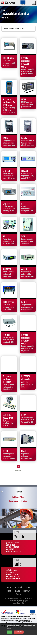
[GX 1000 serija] (9, 46)
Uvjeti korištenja (14, 600)
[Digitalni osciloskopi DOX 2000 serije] (28, 46)
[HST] (28, 192)
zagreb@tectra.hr (15, 551)
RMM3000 (7, 269)
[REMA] (28, 403)
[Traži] (29, 3)
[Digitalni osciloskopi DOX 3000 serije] (28, 323)
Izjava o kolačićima (24, 598)
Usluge (17, 591)
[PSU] (9, 224)
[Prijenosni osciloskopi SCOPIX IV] (9, 364)
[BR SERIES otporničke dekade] (28, 364)
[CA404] (9, 126)
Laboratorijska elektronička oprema (13, 28)
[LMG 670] (9, 192)
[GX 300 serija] (9, 290)
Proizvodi (18, 587)
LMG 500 (24, 171)
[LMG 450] (9, 159)
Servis (9, 591)
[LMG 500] (28, 159)
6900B (5, 451)
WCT (23, 237)
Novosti (28, 587)
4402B (24, 269)
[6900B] (9, 439)
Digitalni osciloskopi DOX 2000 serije (26, 62)
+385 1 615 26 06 (13, 547)
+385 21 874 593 (13, 574)
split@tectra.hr (15, 578)
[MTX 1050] (9, 323)
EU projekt (24, 600)
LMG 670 (6, 204)
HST (22, 204)
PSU (4, 237)
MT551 (23, 100)
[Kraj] (26, 466)
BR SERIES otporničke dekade (25, 379)
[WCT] (28, 224)
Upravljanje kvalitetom (18, 501)
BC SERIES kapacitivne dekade (8, 418)
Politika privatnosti (11, 598)
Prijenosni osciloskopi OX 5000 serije (9, 102)
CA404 (5, 138)
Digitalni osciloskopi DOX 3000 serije (26, 339)
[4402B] (28, 257)
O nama (8, 587)
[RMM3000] (9, 257)
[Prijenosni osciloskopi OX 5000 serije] (9, 87)
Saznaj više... (9, 629)
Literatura (26, 591)
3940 (23, 451)
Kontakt (18, 594)
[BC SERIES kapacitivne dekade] (9, 403)
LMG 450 (6, 171)
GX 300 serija (8, 302)
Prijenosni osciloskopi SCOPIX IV (7, 379)
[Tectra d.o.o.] (8, 2)
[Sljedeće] (22, 466)
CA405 (24, 138)
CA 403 (24, 302)
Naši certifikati (18, 497)
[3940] (28, 439)
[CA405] (28, 126)
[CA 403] (28, 290)
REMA (23, 415)
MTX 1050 (7, 335)
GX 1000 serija (8, 58)
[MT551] (28, 87)
